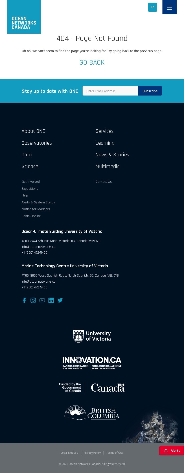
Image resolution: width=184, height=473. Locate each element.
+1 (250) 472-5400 (34, 252)
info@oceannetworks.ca (38, 246)
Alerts (175, 450)
